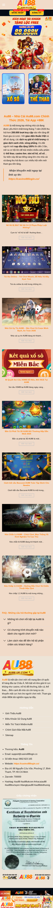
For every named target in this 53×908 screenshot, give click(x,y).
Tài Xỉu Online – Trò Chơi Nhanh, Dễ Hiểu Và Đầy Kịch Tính (26, 278)
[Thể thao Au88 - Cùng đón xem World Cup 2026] (40, 88)
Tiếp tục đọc (26, 237)
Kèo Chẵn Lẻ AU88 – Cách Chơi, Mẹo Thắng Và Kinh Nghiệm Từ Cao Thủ (26, 535)
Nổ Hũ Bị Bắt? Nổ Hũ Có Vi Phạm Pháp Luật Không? (26, 226)
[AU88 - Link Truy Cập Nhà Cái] (26, 5)
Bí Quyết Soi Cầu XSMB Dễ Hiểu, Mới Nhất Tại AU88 (26, 381)
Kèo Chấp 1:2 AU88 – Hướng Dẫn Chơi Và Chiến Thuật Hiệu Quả (26, 587)
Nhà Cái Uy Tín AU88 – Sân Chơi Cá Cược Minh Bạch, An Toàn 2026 (26, 329)
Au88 (4, 680)
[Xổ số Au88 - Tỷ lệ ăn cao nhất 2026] (13, 88)
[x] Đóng (5, 893)
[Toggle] (4, 620)
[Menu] (3, 4)
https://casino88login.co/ (24, 178)
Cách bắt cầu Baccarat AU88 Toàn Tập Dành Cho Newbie (26, 484)
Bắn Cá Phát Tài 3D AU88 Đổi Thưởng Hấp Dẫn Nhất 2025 (26, 432)
